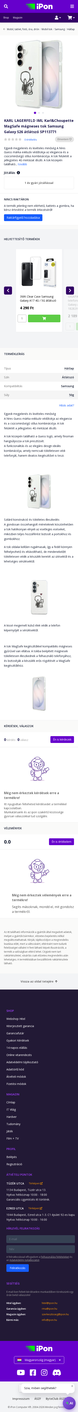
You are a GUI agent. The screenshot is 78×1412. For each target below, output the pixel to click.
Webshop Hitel (15, 1019)
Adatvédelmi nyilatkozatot (24, 1260)
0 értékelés (30, 139)
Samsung (59, 29)
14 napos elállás (16, 1048)
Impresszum (21, 1399)
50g (71, 395)
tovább (22, 164)
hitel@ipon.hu (49, 1303)
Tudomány (13, 1124)
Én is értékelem (61, 842)
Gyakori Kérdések (17, 1040)
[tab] (35, 113)
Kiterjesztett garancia (20, 1026)
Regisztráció (14, 1164)
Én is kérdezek (62, 739)
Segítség (13, 1283)
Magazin (17, 17)
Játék (9, 1131)
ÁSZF (37, 1399)
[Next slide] (70, 291)
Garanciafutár (15, 1033)
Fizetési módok (16, 1084)
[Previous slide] (8, 291)
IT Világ (11, 1109)
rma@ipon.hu (49, 1308)
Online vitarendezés (19, 1055)
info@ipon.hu (49, 1320)
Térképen (34, 1183)
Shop (6, 17)
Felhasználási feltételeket (55, 1257)
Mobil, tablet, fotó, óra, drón (23, 29)
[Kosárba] (44, 318)
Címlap (10, 1102)
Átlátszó (68, 377)
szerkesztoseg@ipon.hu (55, 1314)
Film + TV (12, 1138)
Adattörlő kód (15, 1069)
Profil (11, 1149)
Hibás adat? (66, 405)
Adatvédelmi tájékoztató (22, 1062)
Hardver (11, 1117)
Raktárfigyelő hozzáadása (23, 217)
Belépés (11, 1157)
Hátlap (70, 29)
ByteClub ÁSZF (56, 1399)
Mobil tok (46, 29)
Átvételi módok (16, 1076)
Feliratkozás (17, 1268)
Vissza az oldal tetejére (37, 981)
